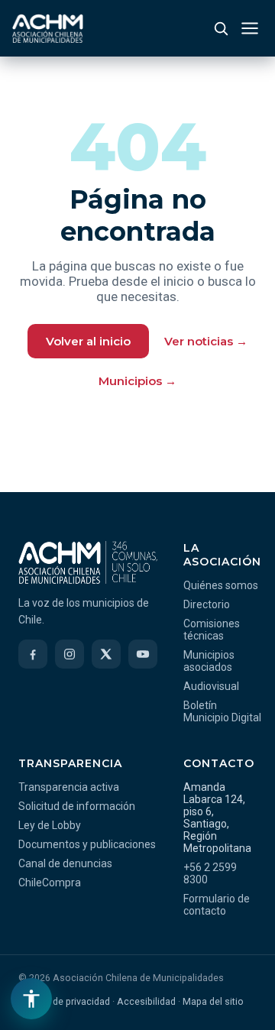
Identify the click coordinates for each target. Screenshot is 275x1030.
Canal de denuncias (65, 863)
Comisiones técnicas (211, 629)
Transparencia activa (68, 787)
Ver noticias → (205, 341)
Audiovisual (211, 686)
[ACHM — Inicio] (47, 28)
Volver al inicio (88, 341)
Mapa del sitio (213, 1001)
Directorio (206, 604)
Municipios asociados (209, 661)
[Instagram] (69, 654)
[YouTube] (142, 654)
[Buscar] (220, 28)
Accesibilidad (146, 1001)
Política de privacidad (64, 1001)
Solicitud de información (76, 806)
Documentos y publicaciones (87, 844)
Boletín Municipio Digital (222, 711)
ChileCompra (49, 882)
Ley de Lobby (49, 825)
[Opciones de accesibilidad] (31, 998)
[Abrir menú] (250, 28)
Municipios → (137, 381)
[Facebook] (32, 654)
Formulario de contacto (216, 904)
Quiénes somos (220, 585)
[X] (106, 654)
